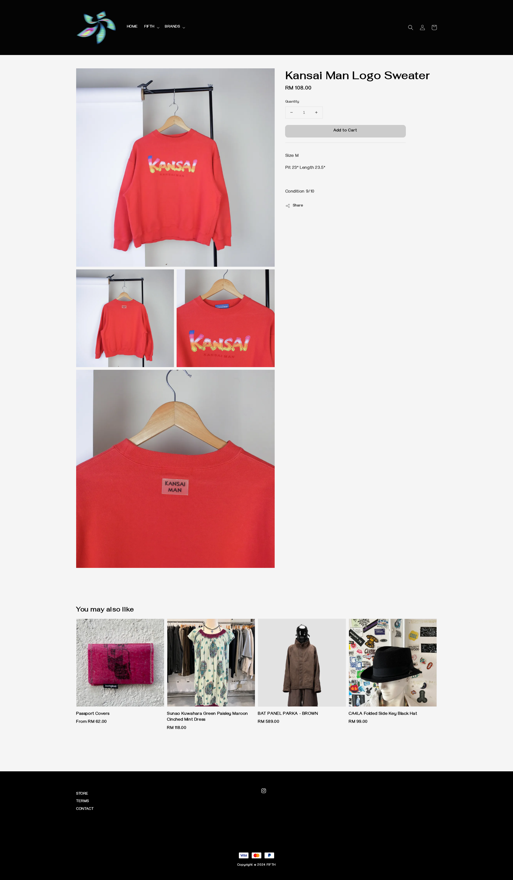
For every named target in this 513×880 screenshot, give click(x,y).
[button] (411, 27)
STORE (82, 794)
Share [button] (298, 206)
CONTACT (85, 809)
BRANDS (172, 27)
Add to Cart (345, 130)
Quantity (292, 102)
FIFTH (149, 27)
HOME (132, 27)
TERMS (82, 801)
